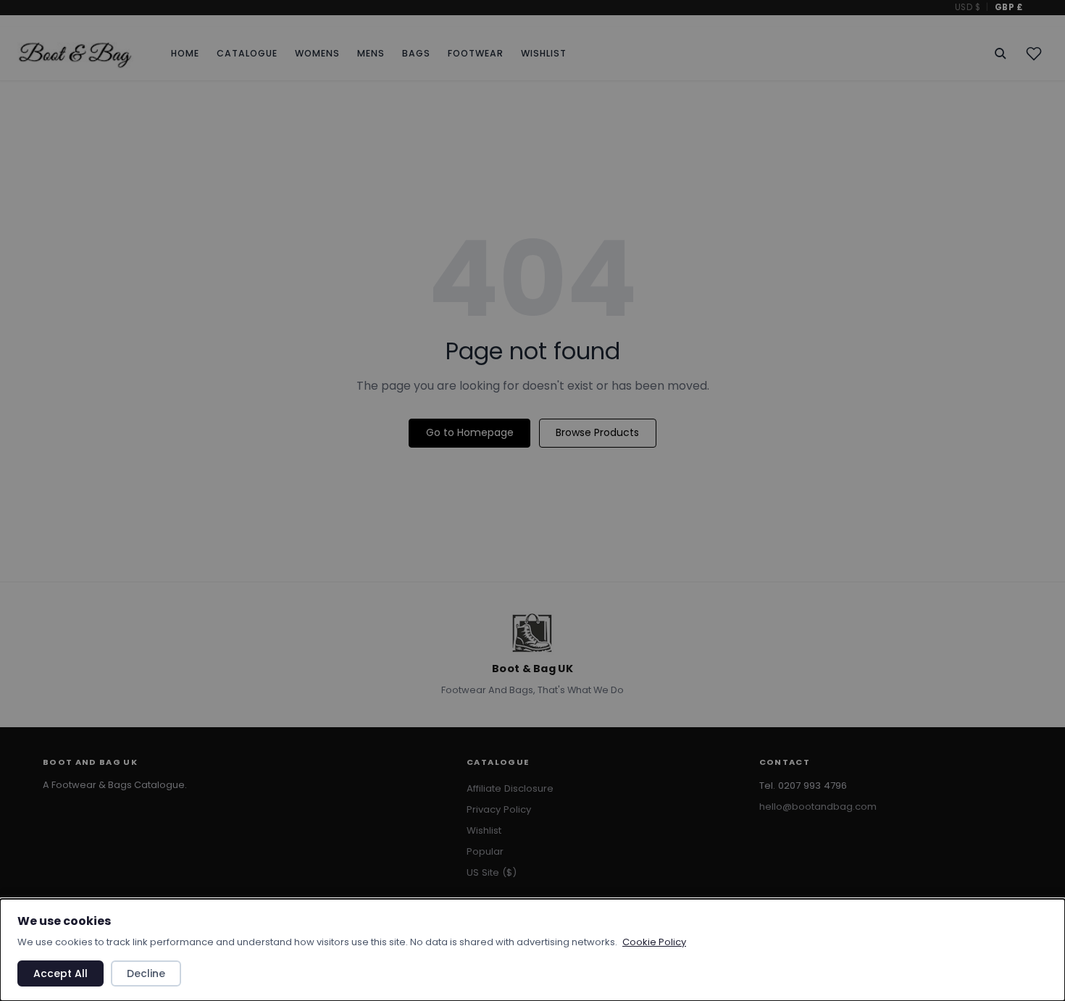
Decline (146, 973)
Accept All (60, 973)
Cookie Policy (654, 942)
